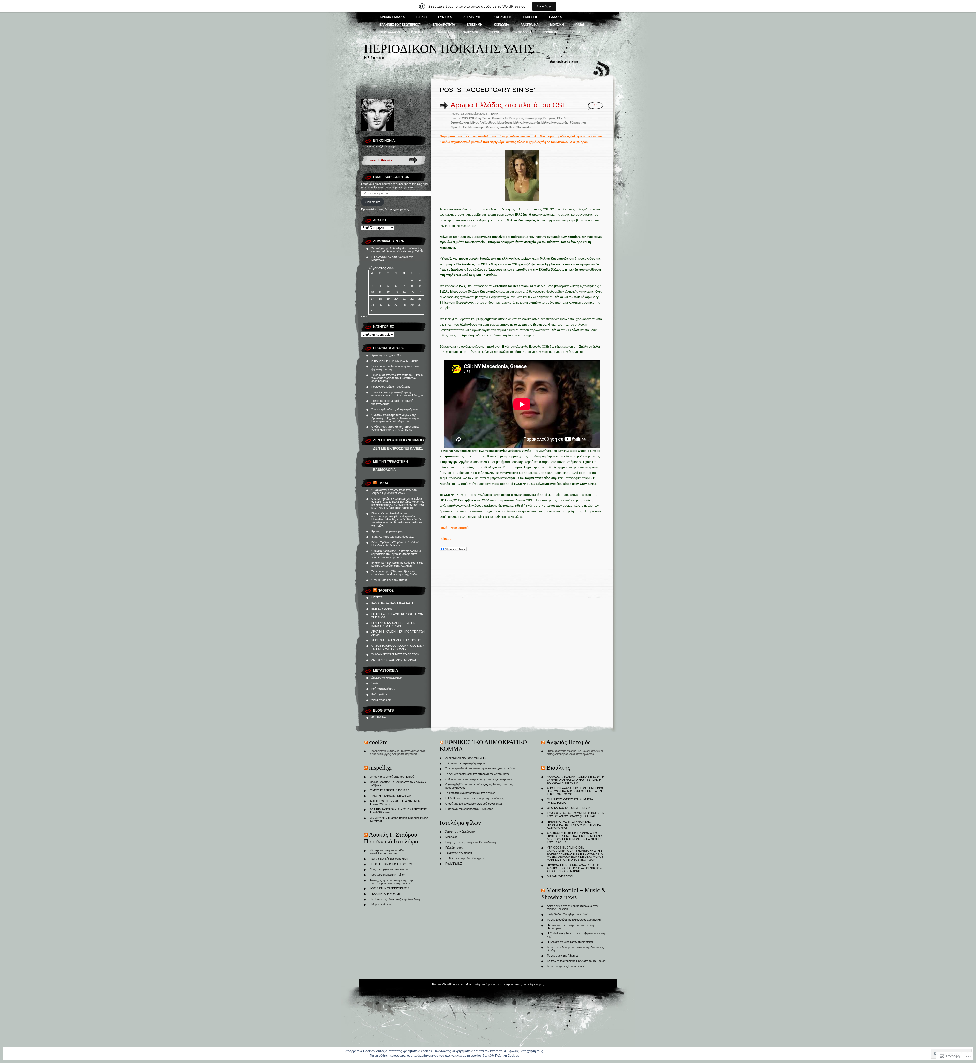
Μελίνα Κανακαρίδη (526, 122)
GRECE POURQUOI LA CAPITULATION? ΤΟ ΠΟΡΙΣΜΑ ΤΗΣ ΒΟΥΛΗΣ (397, 647)
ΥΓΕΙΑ (576, 32)
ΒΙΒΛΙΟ (421, 17)
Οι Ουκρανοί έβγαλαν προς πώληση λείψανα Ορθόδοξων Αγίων (394, 491)
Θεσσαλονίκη (460, 122)
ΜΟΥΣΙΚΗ (557, 24)
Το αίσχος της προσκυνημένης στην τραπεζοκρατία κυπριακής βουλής (392, 882)
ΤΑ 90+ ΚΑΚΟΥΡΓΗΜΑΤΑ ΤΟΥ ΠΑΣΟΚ (395, 654)
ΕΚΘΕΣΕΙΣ (530, 17)
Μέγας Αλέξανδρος (483, 122)
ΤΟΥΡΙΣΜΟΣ (551, 32)
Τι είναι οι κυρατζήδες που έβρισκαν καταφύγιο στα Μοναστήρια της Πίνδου (394, 573)
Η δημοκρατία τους (381, 904)
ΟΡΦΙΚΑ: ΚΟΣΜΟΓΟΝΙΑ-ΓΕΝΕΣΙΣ (568, 807)
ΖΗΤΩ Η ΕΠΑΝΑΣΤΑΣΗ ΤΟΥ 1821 (391, 864)
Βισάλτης (558, 767)
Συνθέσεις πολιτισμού (458, 852)
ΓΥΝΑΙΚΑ (445, 17)
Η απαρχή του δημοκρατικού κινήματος (469, 808)
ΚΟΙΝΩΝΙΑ (501, 24)
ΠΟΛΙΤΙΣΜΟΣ (469, 32)
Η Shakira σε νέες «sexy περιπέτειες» (570, 941)
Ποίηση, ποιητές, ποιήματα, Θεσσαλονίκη (470, 842)
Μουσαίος (451, 836)
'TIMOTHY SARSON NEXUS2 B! (390, 790)
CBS (465, 118)
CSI (471, 118)
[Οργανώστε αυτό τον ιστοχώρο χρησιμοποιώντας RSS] (375, 483)
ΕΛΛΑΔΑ (555, 17)
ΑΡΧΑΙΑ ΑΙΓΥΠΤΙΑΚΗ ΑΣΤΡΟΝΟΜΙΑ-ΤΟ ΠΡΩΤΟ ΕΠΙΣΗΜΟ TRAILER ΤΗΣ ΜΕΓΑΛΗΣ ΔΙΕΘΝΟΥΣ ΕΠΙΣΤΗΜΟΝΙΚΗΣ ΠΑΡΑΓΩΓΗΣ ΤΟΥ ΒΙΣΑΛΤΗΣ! (575, 837)
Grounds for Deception (507, 118)
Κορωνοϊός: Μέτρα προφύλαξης (390, 386)
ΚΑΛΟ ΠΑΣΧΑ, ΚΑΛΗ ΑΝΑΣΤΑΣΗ (392, 603)
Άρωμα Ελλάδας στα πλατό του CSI (507, 105)
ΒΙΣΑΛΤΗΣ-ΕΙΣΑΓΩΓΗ (560, 876)
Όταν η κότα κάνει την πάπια (389, 579)
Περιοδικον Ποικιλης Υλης (449, 48)
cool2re (378, 742)
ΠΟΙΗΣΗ (417, 32)
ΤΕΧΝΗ (495, 32)
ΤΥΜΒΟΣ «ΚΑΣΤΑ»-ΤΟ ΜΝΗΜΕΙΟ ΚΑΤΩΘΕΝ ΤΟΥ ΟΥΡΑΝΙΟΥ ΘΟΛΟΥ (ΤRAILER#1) (575, 815)
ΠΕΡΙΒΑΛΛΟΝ (389, 32)
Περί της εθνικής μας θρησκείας (389, 858)
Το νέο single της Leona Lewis (565, 966)
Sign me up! (372, 201)
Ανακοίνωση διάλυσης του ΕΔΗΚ (465, 757)
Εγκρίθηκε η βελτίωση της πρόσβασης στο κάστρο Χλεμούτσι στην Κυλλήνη (397, 564)
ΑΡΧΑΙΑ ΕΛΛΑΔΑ (392, 17)
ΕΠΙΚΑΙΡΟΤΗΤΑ (444, 24)
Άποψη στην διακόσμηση (460, 831)
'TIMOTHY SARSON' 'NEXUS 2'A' (390, 795)
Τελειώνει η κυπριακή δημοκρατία (465, 763)
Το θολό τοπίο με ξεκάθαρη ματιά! (465, 858)
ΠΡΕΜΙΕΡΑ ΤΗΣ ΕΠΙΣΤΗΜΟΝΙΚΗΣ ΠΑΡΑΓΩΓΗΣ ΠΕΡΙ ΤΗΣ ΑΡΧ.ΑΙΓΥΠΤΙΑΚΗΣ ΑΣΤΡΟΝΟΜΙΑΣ (574, 824)
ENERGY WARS (381, 608)
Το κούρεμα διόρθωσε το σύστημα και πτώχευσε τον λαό (480, 768)
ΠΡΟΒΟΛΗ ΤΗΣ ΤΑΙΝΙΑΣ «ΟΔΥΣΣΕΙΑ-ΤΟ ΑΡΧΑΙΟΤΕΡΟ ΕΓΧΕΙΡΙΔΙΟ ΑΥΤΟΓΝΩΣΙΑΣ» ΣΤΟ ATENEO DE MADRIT (574, 868)
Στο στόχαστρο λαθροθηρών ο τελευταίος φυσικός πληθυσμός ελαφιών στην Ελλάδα (397, 250)
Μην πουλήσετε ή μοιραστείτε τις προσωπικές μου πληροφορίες (505, 984)
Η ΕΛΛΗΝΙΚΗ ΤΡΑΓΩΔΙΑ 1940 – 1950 (394, 360)
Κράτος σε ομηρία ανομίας (387, 531)
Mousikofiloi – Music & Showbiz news (573, 893)
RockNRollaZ (453, 863)
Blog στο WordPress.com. (448, 984)
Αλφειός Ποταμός (568, 742)
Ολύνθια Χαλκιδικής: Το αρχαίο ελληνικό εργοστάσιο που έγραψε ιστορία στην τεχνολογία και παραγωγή (396, 554)
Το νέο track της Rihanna (562, 955)
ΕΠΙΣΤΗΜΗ (474, 24)
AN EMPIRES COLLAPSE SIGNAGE (394, 659)
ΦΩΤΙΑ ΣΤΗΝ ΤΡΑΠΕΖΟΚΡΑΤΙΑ (389, 888)
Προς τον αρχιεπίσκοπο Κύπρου (389, 869)
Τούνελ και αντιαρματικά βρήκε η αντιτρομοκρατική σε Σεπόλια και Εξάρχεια (397, 394)
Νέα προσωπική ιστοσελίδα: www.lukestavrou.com (387, 852)
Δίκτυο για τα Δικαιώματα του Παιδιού (392, 776)
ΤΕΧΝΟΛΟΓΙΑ (521, 32)
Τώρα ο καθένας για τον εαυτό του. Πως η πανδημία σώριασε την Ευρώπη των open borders (397, 377)
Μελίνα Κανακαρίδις (554, 122)
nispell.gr (380, 767)
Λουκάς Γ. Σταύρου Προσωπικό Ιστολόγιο (391, 838)
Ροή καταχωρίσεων (383, 688)
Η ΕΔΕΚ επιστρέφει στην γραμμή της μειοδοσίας (474, 798)
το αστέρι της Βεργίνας (540, 118)
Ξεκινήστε (544, 6)
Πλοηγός (386, 590)
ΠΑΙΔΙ (579, 24)
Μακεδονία (504, 122)
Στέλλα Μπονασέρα (472, 127)
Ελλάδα (562, 118)
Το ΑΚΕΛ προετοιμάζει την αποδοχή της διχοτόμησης (477, 773)
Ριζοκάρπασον (454, 847)
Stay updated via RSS (564, 61)
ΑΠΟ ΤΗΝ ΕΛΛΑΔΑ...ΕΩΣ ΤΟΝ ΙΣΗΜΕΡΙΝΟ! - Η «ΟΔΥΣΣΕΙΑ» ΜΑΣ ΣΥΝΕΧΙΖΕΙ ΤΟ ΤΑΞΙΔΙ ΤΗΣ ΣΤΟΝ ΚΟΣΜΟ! (576, 791)
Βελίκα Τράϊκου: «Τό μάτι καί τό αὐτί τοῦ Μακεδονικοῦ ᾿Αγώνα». (395, 544)
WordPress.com (381, 699)
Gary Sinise (483, 118)
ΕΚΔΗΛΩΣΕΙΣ (501, 17)
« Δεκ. (365, 316)
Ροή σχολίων (379, 694)
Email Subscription (391, 177)
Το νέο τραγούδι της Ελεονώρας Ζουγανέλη (574, 919)
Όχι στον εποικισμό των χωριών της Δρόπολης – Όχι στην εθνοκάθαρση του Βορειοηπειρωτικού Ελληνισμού (395, 418)
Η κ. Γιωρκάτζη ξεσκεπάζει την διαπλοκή (395, 899)
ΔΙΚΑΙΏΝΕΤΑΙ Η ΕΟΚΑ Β (385, 893)
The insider (523, 127)
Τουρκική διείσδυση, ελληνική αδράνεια (395, 409)
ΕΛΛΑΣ (383, 483)
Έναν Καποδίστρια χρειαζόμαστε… (392, 536)
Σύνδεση (376, 683)
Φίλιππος (492, 127)
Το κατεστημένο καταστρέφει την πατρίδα (470, 792)
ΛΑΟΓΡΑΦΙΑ (530, 24)
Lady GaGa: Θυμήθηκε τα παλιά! (567, 914)
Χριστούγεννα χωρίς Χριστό (388, 355)
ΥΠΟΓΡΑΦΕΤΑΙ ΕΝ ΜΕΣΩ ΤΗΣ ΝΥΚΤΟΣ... (397, 640)
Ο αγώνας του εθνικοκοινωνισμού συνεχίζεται (473, 803)
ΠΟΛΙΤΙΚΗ (441, 32)
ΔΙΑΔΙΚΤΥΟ (471, 17)
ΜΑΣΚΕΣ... (378, 597)
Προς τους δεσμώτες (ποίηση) (388, 874)
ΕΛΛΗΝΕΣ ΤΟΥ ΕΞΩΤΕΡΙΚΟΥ (400, 24)
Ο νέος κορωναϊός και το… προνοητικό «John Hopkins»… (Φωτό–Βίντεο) (395, 428)
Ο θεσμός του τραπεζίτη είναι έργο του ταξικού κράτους (478, 779)
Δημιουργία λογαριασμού (386, 677)
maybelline (507, 127)
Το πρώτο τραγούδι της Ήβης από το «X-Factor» (576, 960)
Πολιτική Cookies (507, 1055)
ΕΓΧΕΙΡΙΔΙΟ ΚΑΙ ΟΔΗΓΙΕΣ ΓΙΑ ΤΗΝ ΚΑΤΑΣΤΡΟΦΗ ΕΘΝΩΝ (393, 624)
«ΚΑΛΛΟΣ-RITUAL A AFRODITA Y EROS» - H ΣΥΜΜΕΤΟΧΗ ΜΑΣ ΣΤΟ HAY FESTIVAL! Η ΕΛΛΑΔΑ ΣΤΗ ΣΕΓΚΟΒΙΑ (575, 779)
